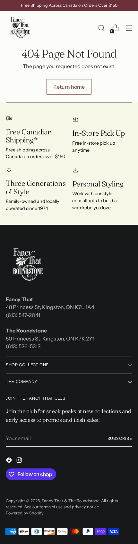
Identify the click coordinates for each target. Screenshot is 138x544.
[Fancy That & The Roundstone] (20, 28)
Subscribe (120, 438)
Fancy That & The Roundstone (70, 500)
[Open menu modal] (128, 28)
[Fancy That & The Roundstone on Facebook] (9, 461)
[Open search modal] (101, 28)
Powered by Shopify (25, 513)
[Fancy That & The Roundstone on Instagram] (20, 461)
